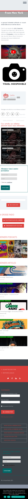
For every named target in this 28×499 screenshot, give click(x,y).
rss (20, 378)
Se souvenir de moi (7, 406)
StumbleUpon (17, 114)
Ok (5, 496)
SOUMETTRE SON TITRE (9, 369)
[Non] (26, 493)
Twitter (3, 114)
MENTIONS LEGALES (8, 373)
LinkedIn (12, 114)
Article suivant (20, 120)
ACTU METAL (4, 148)
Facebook (7, 114)
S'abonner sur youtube (14, 226)
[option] (13, 146)
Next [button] (26, 249)
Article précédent (8, 120)
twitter (8, 378)
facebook (12, 378)
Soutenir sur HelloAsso (14, 220)
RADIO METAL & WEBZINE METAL (13, 429)
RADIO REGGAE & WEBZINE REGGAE (14, 433)
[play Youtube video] (13, 52)
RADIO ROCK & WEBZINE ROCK (12, 425)
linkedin (16, 378)
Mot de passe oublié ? (7, 417)
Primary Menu (25, 2)
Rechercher (14, 205)
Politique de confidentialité (18, 496)
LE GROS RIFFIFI (3, 242)
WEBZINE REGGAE (9, 266)
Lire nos (7, 182)
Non (9, 496)
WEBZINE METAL (11, 99)
